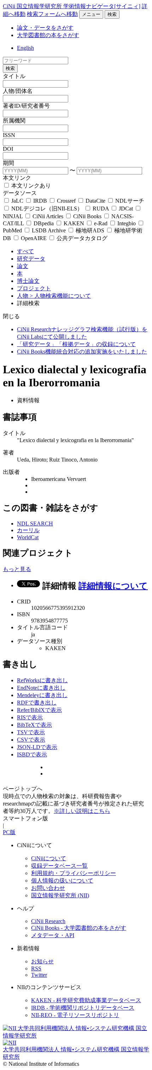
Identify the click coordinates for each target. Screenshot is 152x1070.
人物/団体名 (18, 91)
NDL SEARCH (35, 524)
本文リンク (17, 178)
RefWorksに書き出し (42, 680)
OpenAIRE (33, 238)
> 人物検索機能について (60, 296)
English (25, 48)
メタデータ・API (52, 935)
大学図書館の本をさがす (48, 35)
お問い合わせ (48, 888)
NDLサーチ (129, 201)
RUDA (100, 209)
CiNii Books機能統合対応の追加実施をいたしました (82, 352)
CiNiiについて (48, 858)
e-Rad (101, 223)
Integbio (126, 223)
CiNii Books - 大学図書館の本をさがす (78, 928)
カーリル (28, 530)
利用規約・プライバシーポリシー (73, 873)
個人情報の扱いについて (62, 881)
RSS (36, 968)
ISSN (9, 135)
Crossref (66, 201)
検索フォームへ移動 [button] (52, 14)
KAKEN (74, 223)
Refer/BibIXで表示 (39, 710)
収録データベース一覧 (59, 866)
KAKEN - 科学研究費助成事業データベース (86, 1000)
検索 (112, 14)
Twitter (39, 975)
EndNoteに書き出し (41, 688)
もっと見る (17, 569)
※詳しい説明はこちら (82, 811)
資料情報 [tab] (28, 400)
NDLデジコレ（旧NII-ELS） (47, 209)
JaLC (17, 201)
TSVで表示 (31, 732)
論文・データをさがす (45, 28)
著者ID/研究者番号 (26, 106)
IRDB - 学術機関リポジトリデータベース (82, 1008)
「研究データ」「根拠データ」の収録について (76, 344)
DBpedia (43, 223)
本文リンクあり (30, 186)
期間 (8, 163)
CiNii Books (87, 216)
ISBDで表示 (32, 754)
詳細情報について (113, 585)
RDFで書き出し (37, 703)
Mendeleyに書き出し (42, 695)
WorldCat (28, 537)
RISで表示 (30, 717)
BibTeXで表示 (34, 725)
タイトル (14, 76)
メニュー (91, 14)
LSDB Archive (48, 230)
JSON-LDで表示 (37, 747)
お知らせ (42, 961)
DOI (8, 149)
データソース (20, 193)
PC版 (9, 832)
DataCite (95, 201)
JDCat (125, 209)
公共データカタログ (81, 238)
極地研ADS (90, 230)
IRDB (40, 201)
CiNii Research (48, 921)
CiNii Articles (48, 216)
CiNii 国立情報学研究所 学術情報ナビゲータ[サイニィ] (71, 6)
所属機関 (14, 121)
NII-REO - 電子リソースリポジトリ (75, 1015)
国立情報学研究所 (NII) (60, 895)
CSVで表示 (31, 740)
